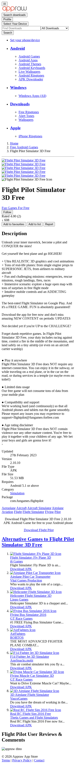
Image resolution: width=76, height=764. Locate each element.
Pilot (57, 512)
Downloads (20, 104)
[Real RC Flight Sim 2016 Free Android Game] (35, 710)
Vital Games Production (26, 580)
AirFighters (17, 634)
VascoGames (18, 698)
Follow (7, 212)
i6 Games (16, 561)
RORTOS (17, 637)
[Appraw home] (14, 10)
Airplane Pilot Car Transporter (30, 576)
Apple (15, 128)
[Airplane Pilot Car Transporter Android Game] (35, 573)
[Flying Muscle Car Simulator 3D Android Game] (37, 672)
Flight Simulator (33, 512)
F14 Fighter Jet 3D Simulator (29, 656)
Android (17, 48)
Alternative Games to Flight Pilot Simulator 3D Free (38, 541)
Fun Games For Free (15, 208)
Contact (39, 760)
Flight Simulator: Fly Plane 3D (30, 557)
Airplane (58, 508)
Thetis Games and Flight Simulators (34, 717)
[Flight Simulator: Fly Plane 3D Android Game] (35, 554)
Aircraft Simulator (39, 508)
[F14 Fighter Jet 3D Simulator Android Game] (34, 653)
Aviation (7, 512)
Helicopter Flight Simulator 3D (31, 595)
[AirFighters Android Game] (22, 630)
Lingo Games (19, 599)
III (4, 4)
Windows (18, 87)
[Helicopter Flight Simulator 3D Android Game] (36, 592)
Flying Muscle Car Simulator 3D (32, 675)
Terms (6, 760)
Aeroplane (9, 508)
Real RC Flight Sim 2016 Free (30, 714)
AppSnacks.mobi (21, 660)
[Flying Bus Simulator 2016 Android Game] (33, 611)
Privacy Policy (22, 760)
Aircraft (21, 508)
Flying (49, 512)
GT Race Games (21, 618)
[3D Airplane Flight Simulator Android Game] (34, 691)
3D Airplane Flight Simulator (29, 694)
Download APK (21, 569)
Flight (18, 512)
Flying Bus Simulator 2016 (28, 614)
